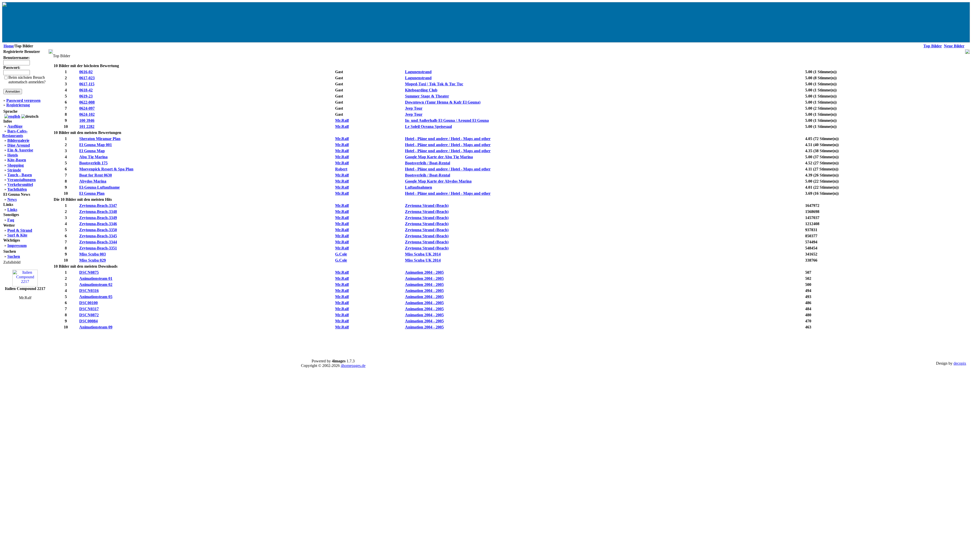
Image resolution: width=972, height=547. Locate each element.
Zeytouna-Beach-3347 (98, 205)
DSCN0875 (89, 272)
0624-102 (87, 114)
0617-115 (86, 84)
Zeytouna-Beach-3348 (98, 211)
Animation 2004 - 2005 (424, 272)
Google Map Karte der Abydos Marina (438, 181)
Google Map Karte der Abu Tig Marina (439, 157)
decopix (960, 363)
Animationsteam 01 (95, 278)
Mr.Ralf (342, 120)
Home (9, 46)
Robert (341, 169)
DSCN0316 (89, 290)
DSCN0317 (89, 309)
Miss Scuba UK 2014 (423, 254)
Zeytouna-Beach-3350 (98, 230)
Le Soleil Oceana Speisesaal (428, 126)
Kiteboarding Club (421, 90)
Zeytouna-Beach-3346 (98, 224)
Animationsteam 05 (95, 297)
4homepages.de (353, 365)
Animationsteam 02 (95, 284)
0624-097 (87, 108)
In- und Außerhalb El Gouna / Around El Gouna (447, 120)
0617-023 (87, 78)
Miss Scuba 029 (92, 260)
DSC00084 (88, 321)
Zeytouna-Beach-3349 (98, 218)
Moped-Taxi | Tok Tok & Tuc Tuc (434, 84)
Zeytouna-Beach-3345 (98, 236)
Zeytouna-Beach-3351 (98, 248)
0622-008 (87, 102)
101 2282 (86, 126)
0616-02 (86, 72)
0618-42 (86, 90)
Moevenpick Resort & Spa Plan (106, 169)
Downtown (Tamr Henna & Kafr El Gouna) (442, 102)
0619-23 (86, 96)
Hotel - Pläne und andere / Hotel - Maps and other (448, 138)
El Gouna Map (92, 151)
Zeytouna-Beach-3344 (98, 242)
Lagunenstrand (418, 72)
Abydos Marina (92, 181)
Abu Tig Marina (93, 157)
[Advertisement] (509, 342)
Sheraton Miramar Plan (99, 138)
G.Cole (341, 254)
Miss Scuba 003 (92, 254)
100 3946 (86, 120)
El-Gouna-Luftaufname (99, 187)
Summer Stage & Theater (427, 96)
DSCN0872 (89, 315)
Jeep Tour (413, 108)
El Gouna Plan (92, 193)
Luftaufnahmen (418, 187)
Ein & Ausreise (20, 150)
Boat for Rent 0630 (95, 175)
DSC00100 (88, 303)
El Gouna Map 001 (95, 145)
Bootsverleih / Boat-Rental (427, 163)
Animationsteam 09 (95, 327)
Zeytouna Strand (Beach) (427, 205)
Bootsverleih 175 (93, 163)
